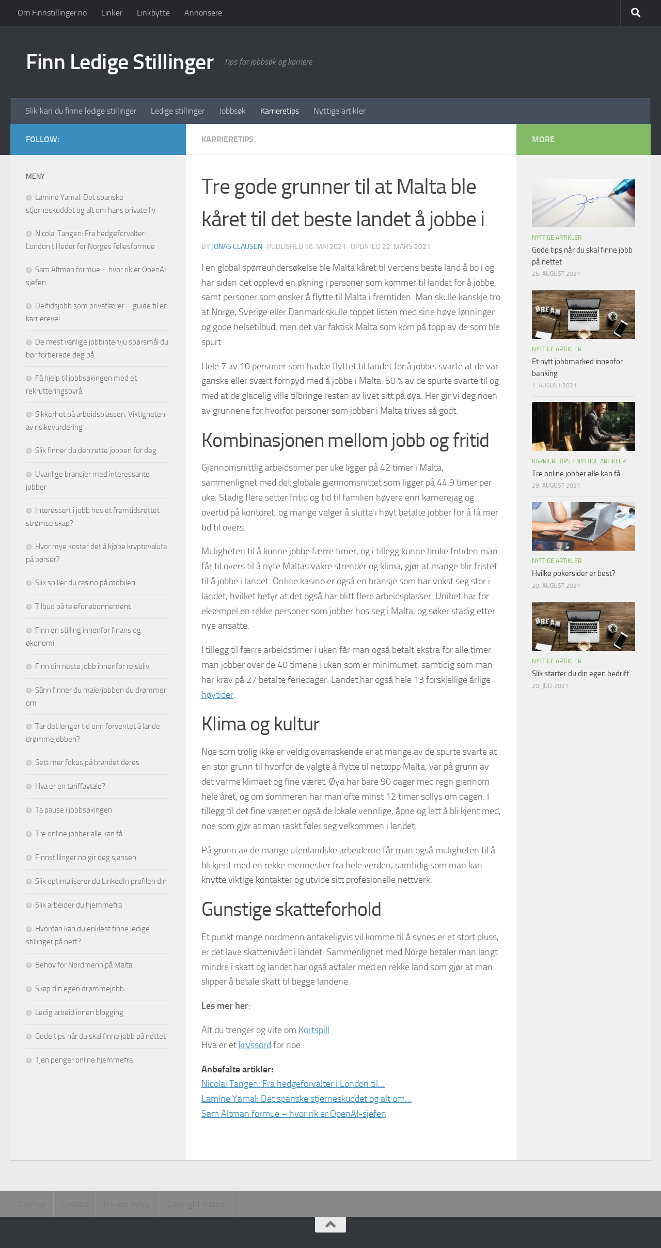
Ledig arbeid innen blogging (79, 1012)
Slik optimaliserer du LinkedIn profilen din (101, 881)
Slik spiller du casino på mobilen (85, 582)
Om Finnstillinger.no (52, 13)
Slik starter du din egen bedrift (580, 673)
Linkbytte (153, 13)
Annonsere (203, 13)
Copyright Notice (196, 1204)
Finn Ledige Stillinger (119, 62)
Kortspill (313, 1030)
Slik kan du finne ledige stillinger (80, 111)
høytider (217, 694)
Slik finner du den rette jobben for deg (95, 450)
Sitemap (32, 1204)
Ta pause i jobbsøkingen (73, 810)
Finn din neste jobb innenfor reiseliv (92, 666)
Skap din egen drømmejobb (79, 988)
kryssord (255, 1045)
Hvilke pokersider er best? (574, 573)
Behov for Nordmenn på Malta (83, 965)
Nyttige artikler (339, 111)
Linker (111, 13)
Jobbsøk (232, 111)
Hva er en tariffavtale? (70, 786)
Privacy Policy (127, 1204)
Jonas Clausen (237, 246)
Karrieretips (279, 111)
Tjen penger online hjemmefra (84, 1060)
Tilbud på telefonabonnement (83, 606)
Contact (74, 1204)
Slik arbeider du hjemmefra (78, 905)
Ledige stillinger (177, 111)
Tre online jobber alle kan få (78, 833)
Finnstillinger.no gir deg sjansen (85, 857)
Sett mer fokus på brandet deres (87, 762)
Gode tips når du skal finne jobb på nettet (100, 1036)
